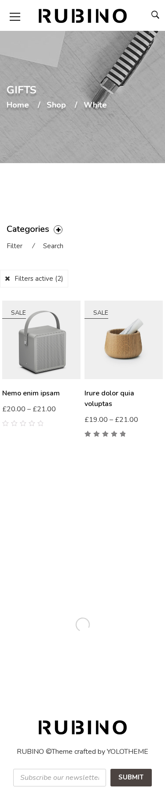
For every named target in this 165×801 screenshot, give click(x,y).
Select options (111, 420)
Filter (14, 246)
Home (18, 105)
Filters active (39, 278)
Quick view (77, 416)
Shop (56, 105)
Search (53, 246)
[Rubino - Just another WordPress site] (83, 15)
